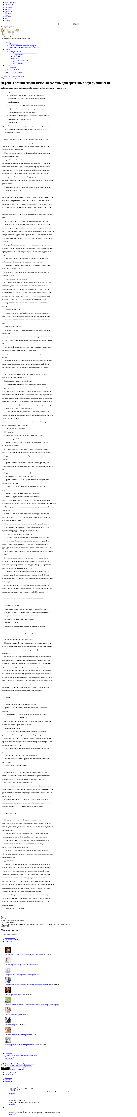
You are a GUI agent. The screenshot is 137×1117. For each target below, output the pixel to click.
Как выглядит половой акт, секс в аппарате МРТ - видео (24, 954)
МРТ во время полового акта (15, 995)
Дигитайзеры (17, 56)
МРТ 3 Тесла (13, 44)
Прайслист (8, 8)
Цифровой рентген (15, 51)
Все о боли (8, 1059)
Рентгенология (14, 69)
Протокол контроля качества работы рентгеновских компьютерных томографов (32, 1005)
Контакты (8, 9)
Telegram (8, 13)
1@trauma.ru (9, 4)
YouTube (8, 17)
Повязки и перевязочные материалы (17, 1035)
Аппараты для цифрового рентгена (25, 53)
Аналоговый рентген (16, 58)
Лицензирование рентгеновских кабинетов (24, 47)
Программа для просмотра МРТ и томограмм (20, 974)
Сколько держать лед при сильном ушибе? (19, 964)
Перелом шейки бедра (12, 939)
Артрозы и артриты (11, 1057)
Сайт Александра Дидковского (21, 1066)
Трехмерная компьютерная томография (22, 46)
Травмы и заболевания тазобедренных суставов (21, 1055)
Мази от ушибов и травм (13, 1015)
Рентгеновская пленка (20, 60)
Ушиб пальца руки (11, 1025)
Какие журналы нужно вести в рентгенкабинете (21, 1045)
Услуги (7, 42)
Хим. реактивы (18, 64)
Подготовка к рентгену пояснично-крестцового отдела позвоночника (29, 985)
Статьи (7, 65)
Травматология (14, 67)
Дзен (6, 15)
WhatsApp (8, 11)
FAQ (6, 18)
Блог (6, 71)
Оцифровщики (18, 55)
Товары (7, 49)
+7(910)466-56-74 (11, 2)
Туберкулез (8, 941)
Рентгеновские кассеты (21, 62)
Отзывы (7, 20)
